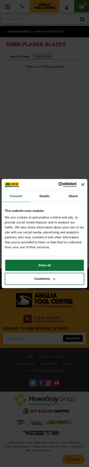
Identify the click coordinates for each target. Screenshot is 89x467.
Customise (42, 278)
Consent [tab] (16, 196)
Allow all (44, 265)
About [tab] (73, 196)
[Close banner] (82, 184)
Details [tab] (45, 196)
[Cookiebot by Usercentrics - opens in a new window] (59, 184)
